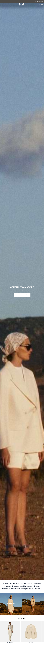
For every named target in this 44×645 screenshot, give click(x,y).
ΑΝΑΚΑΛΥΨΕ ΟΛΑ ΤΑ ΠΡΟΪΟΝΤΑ (22, 294)
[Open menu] (2, 4)
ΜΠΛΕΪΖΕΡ (31, 642)
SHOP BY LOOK (11, 603)
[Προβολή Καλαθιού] (42, 4)
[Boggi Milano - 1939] (22, 4)
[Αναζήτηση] (39, 4)
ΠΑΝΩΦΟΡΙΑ (10, 642)
